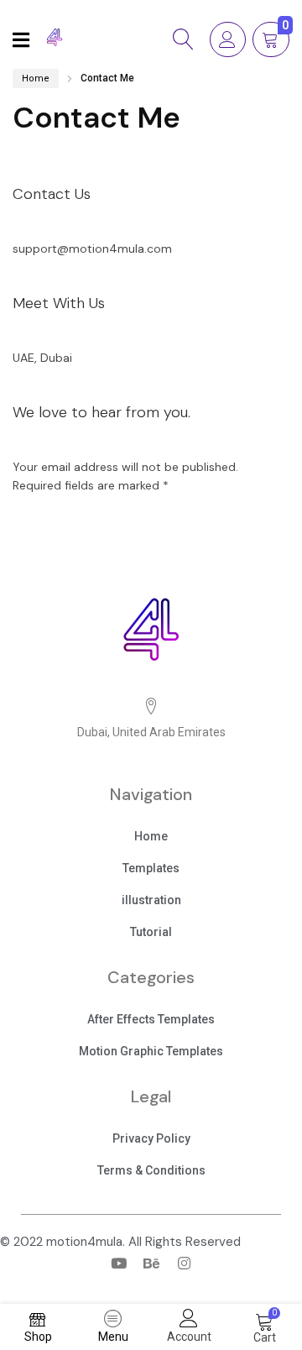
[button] (151, 837)
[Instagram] (183, 1262)
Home (35, 78)
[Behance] (151, 1262)
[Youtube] (118, 1262)
